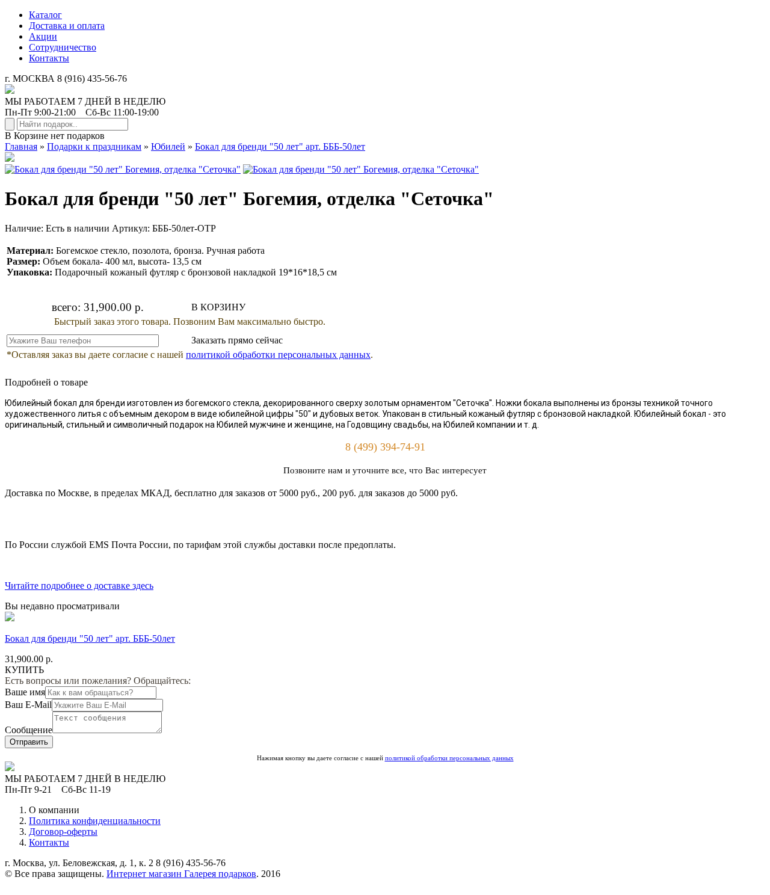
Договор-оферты (63, 831)
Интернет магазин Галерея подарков (181, 874)
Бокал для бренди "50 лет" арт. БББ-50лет (280, 146)
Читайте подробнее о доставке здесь (79, 585)
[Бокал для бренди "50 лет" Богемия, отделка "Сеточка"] (123, 169)
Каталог (45, 15)
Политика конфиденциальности (95, 821)
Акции (43, 36)
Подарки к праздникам (94, 146)
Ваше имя (25, 692)
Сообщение (28, 730)
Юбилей (168, 146)
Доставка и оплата (67, 25)
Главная (21, 146)
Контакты (49, 58)
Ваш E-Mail (28, 705)
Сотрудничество (62, 47)
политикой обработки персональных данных (278, 354)
